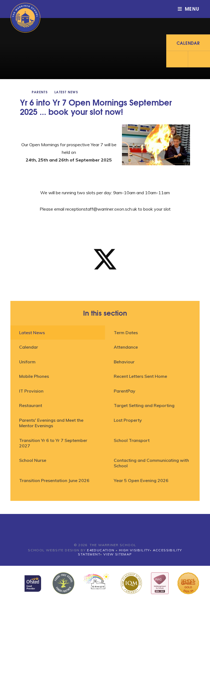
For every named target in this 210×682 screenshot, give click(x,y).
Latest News (66, 91)
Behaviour (124, 361)
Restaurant (30, 405)
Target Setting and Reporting (144, 405)
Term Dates (126, 332)
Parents (40, 91)
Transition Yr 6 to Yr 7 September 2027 (53, 443)
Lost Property (128, 420)
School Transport (132, 440)
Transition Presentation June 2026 (54, 480)
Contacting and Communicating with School (151, 462)
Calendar (28, 347)
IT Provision (31, 391)
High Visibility (134, 550)
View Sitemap (117, 554)
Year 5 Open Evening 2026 (141, 480)
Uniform (27, 361)
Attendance (126, 347)
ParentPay (124, 391)
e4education (100, 550)
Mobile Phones (34, 376)
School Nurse (32, 460)
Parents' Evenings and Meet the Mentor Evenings (51, 422)
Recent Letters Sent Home (140, 376)
